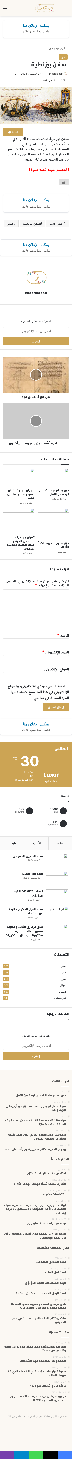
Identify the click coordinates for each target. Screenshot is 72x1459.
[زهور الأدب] (46, 8)
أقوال (63, 985)
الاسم (63, 635)
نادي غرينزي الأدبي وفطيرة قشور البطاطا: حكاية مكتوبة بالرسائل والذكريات (24, 931)
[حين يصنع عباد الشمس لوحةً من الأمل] (53, 477)
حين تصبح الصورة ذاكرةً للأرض (53, 544)
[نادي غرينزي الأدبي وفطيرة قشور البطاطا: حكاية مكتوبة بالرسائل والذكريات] (57, 932)
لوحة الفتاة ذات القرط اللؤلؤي (28, 893)
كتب (63, 972)
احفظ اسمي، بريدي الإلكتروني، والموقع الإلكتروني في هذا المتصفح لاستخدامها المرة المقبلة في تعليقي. (38, 692)
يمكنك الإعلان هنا (36, 25)
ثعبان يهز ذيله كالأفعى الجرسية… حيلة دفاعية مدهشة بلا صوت (20, 543)
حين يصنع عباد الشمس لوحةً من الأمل (53, 492)
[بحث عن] (67, 9)
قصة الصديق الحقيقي (28, 856)
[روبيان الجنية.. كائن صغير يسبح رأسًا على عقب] (18, 477)
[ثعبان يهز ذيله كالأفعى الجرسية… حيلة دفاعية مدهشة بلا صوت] (18, 521)
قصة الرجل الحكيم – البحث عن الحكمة (25, 911)
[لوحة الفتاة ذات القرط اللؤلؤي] (57, 896)
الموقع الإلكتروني (56, 669)
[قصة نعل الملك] (57, 879)
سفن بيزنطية (31, 223)
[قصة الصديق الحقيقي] (57, 861)
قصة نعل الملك (32, 873)
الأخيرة (36, 843)
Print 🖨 (13, 132)
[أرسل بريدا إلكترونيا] (47, 73)
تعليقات (12, 843)
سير (64, 966)
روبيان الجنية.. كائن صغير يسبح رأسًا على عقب (20, 494)
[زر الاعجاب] (64, 182)
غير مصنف (60, 997)
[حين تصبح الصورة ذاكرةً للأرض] (53, 524)
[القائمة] (5, 9)
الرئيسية (61, 48)
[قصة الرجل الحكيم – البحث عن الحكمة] (57, 914)
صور (51, 48)
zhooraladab (56, 73)
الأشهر (60, 843)
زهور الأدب (56, 223)
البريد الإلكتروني (55, 652)
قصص (62, 991)
